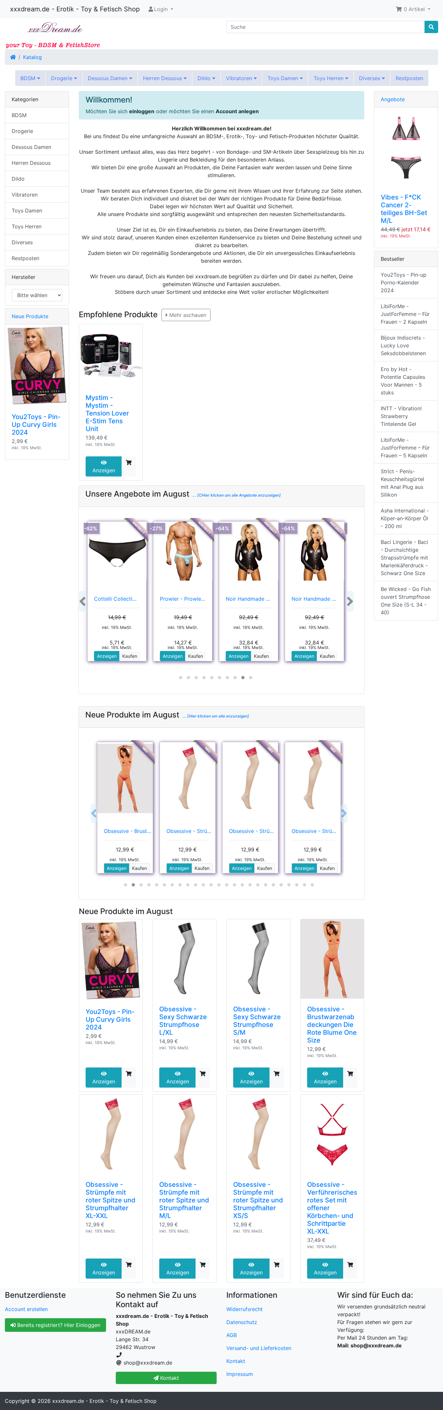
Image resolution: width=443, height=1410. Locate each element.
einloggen (141, 111)
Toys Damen (284, 78)
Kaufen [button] (129, 656)
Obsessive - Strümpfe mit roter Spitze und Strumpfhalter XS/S (258, 1200)
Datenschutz (241, 1322)
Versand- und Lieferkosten (258, 1348)
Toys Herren (329, 78)
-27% (156, 528)
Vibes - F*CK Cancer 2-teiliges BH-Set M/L (404, 208)
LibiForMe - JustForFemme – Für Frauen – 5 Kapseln (405, 448)
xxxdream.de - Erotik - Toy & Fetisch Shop (75, 9)
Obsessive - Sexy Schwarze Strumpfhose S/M (257, 1020)
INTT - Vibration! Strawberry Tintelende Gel (401, 416)
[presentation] (82, 601)
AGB (231, 1335)
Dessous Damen (108, 78)
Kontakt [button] (169, 1378)
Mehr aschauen (187, 315)
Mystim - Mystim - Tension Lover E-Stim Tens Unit (107, 413)
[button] (413, 9)
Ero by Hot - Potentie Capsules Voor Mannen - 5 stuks (403, 381)
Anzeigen (103, 470)
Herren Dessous (163, 78)
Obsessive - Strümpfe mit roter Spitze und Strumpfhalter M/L (184, 1200)
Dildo (205, 78)
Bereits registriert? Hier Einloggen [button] (58, 1325)
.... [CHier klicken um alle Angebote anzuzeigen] (236, 495)
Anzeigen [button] (107, 656)
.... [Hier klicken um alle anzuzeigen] (215, 716)
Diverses (370, 78)
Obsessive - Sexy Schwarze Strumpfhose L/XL (183, 1020)
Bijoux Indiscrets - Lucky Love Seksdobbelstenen (403, 345)
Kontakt (235, 1361)
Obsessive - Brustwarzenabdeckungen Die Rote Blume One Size (332, 1024)
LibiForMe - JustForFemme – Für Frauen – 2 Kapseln (405, 314)
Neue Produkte (30, 316)
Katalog (32, 57)
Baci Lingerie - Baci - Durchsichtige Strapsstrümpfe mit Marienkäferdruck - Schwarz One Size (404, 557)
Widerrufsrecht (244, 1309)
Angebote (393, 99)
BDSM (28, 78)
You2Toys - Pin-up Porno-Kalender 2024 (403, 282)
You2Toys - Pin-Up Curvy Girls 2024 (110, 1019)
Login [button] (161, 9)
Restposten (409, 78)
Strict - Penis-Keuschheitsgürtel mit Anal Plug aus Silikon (402, 483)
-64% (222, 528)
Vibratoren (240, 78)
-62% (90, 528)
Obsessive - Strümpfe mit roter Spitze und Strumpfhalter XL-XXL (111, 1200)
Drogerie (62, 78)
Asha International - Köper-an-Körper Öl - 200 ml (405, 518)
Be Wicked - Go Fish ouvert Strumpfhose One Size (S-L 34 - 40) (406, 601)
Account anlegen (237, 111)
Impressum (239, 1374)
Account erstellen (26, 1309)
